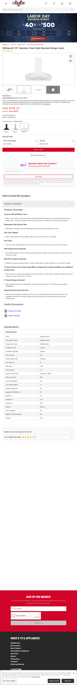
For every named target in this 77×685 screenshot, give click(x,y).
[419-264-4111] (62, 3)
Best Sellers (16, 648)
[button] (6, 3)
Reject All (68, 681)
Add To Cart (38, 150)
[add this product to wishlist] (70, 61)
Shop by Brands (17, 664)
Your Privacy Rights (9, 681)
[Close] (74, 673)
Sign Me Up (38, 623)
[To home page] (18, 3)
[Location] (54, 3)
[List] (46, 3)
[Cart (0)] (70, 3)
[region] (38, 677)
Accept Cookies (54, 681)
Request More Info (40, 155)
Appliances (5, 44)
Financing (15, 659)
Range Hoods (21, 44)
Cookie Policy (35, 677)
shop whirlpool (38, 38)
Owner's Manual (14, 316)
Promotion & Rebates (20, 651)
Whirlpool (12, 115)
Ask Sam (38, 177)
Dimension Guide (14, 311)
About (13, 656)
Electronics (15, 646)
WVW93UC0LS (12, 117)
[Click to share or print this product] (70, 56)
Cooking (13, 44)
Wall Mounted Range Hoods (35, 44)
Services (14, 654)
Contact (14, 662)
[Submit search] (72, 9)
